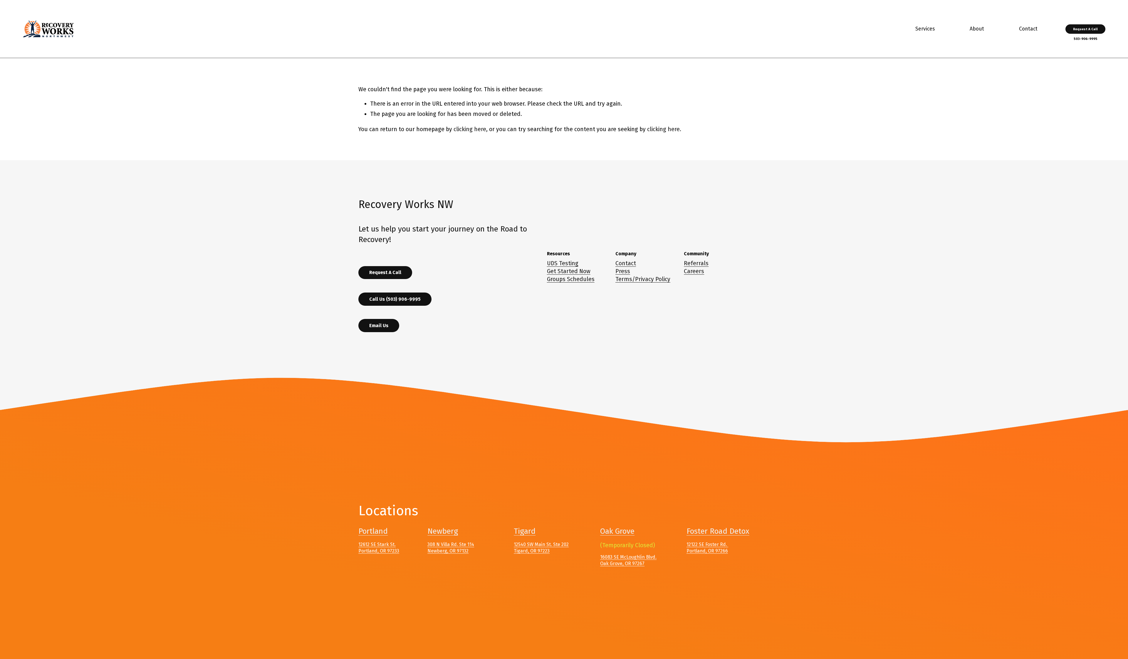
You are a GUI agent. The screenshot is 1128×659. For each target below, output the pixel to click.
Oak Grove (617, 531)
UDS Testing (562, 263)
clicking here (470, 129)
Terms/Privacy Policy (642, 279)
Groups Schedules (571, 279)
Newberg (442, 531)
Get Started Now (568, 271)
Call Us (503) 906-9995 (395, 299)
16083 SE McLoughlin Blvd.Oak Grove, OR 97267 (628, 560)
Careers (694, 271)
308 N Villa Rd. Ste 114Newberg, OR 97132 (450, 548)
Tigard (525, 531)
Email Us (378, 325)
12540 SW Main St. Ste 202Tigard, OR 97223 (541, 548)
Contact (625, 263)
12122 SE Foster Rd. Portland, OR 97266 (707, 548)
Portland (373, 531)
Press (622, 271)
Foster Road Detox (717, 531)
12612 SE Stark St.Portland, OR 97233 (378, 548)
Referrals (696, 263)
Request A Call (1085, 29)
